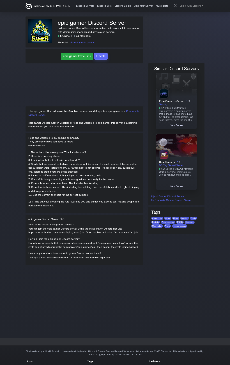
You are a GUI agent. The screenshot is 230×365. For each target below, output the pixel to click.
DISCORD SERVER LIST (52, 6)
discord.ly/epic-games (82, 42)
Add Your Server (143, 5)
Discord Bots (104, 5)
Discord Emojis (122, 5)
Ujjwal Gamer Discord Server (167, 196)
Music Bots (162, 5)
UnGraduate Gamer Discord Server (171, 200)
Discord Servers (85, 5)
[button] (191, 6)
